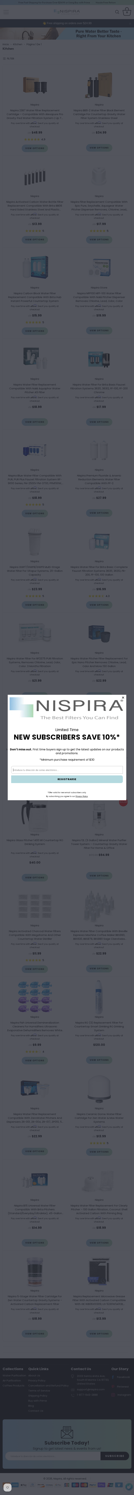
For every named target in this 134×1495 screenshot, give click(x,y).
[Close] (123, 698)
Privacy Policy (82, 796)
